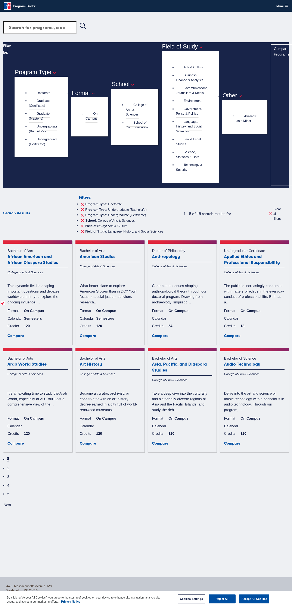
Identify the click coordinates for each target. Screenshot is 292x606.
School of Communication (137, 125)
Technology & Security (189, 167)
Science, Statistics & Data (187, 154)
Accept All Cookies (254, 598)
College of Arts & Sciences (110, 220)
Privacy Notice (70, 601)
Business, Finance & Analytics (190, 77)
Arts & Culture (193, 67)
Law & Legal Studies (188, 141)
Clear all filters (277, 213)
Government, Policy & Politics (189, 111)
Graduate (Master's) (39, 116)
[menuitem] (43, 93)
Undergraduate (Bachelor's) (43, 128)
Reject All (222, 598)
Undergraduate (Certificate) (43, 141)
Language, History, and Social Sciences (189, 126)
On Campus (91, 116)
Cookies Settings (191, 598)
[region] (146, 598)
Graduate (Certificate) (39, 103)
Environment (192, 100)
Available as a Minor (246, 118)
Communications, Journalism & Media (192, 90)
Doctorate (43, 93)
